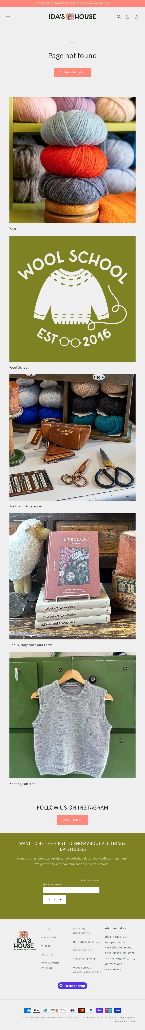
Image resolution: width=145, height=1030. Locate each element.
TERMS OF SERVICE (84, 959)
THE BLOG (47, 929)
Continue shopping (72, 72)
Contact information (125, 1021)
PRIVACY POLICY (83, 950)
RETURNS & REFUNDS (86, 942)
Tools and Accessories (26, 506)
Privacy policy (90, 1017)
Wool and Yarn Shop (52, 1017)
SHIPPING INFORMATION (81, 931)
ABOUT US (47, 954)
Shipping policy (128, 1017)
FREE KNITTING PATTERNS (50, 965)
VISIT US (46, 946)
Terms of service (108, 1017)
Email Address (53, 884)
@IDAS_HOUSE (72, 820)
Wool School (19, 367)
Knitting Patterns (22, 784)
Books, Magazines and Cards (30, 645)
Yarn (12, 228)
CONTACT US (48, 937)
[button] (8, 16)
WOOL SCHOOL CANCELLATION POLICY (87, 970)
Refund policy (72, 1017)
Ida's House (36, 1017)
